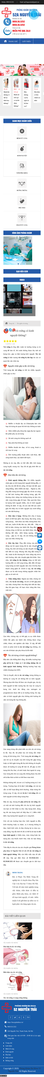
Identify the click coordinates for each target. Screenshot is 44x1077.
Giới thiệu (26, 41)
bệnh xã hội (9, 1058)
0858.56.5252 (18, 21)
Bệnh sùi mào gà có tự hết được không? (16, 100)
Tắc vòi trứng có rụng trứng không (15, 998)
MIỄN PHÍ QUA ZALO (21, 30)
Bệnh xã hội (21, 54)
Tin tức (5, 89)
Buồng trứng (9, 61)
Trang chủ (13, 41)
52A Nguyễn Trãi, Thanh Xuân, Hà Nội (20, 1031)
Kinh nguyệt (25, 48)
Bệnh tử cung (10, 48)
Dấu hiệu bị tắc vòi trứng (12, 946)
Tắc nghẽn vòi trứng (22, 323)
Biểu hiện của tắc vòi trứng (12, 972)
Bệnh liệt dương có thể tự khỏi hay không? (7, 97)
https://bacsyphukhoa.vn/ (15, 1022)
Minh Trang (17, 872)
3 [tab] (25, 264)
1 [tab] (18, 264)
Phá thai (7, 54)
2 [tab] (22, 264)
